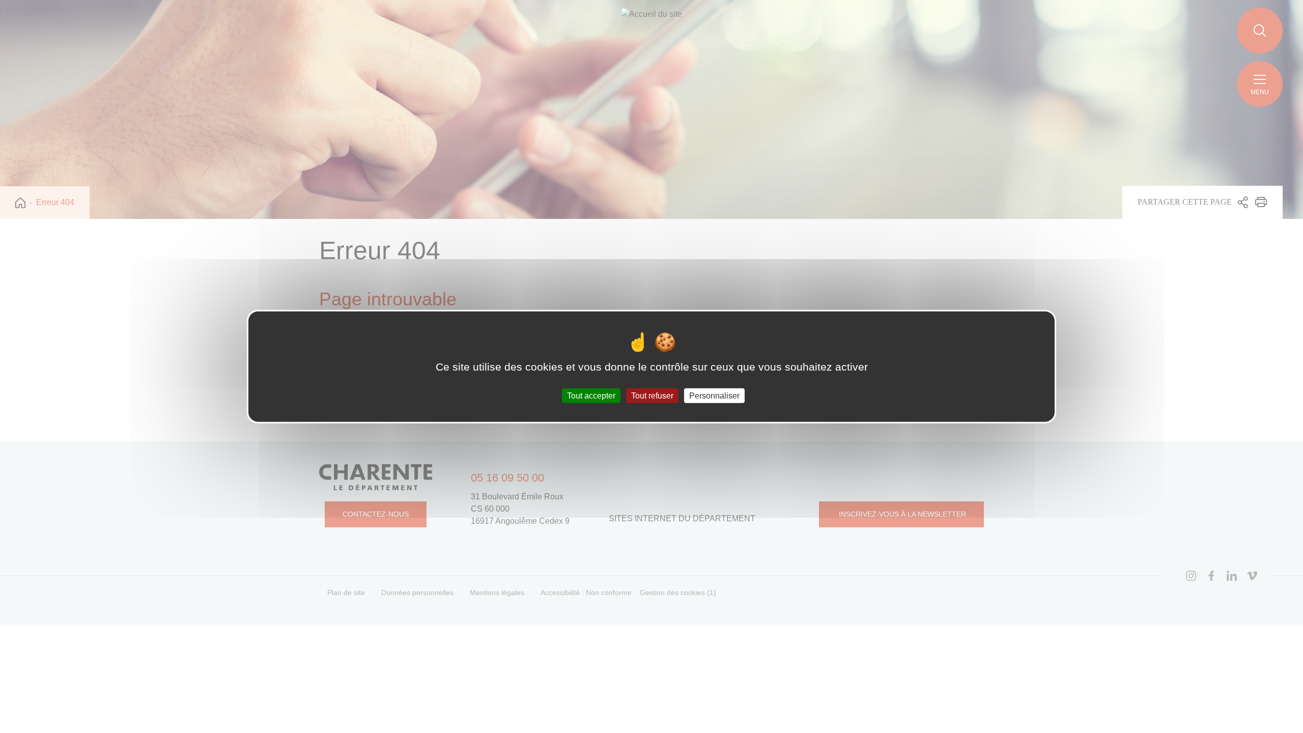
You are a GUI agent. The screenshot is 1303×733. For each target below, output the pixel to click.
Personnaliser (714, 395)
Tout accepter (591, 395)
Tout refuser (652, 395)
